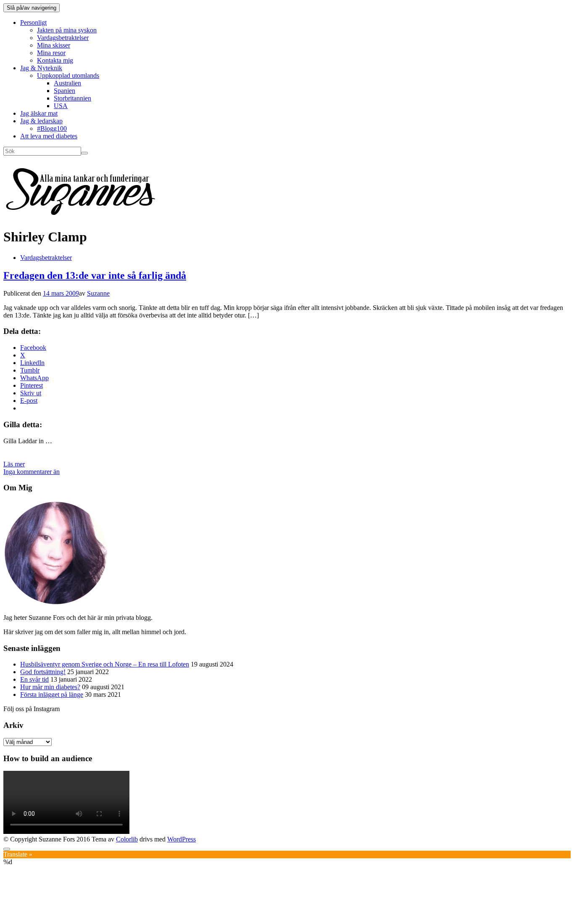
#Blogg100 (52, 128)
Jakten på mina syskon (67, 30)
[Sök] (84, 153)
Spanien (64, 90)
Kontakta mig (55, 60)
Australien (67, 83)
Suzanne (98, 293)
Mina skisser (53, 45)
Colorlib (127, 839)
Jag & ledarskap (41, 120)
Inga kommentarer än (31, 471)
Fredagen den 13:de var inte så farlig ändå (94, 275)
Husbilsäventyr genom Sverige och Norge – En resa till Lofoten (104, 664)
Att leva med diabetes (48, 136)
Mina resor (51, 52)
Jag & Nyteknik (41, 67)
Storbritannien (72, 98)
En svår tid (34, 679)
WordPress (181, 839)
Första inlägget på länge (51, 694)
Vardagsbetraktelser (63, 37)
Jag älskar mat (39, 113)
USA (61, 105)
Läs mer (14, 464)
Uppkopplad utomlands (68, 75)
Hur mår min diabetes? (50, 686)
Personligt (33, 22)
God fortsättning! (43, 671)
